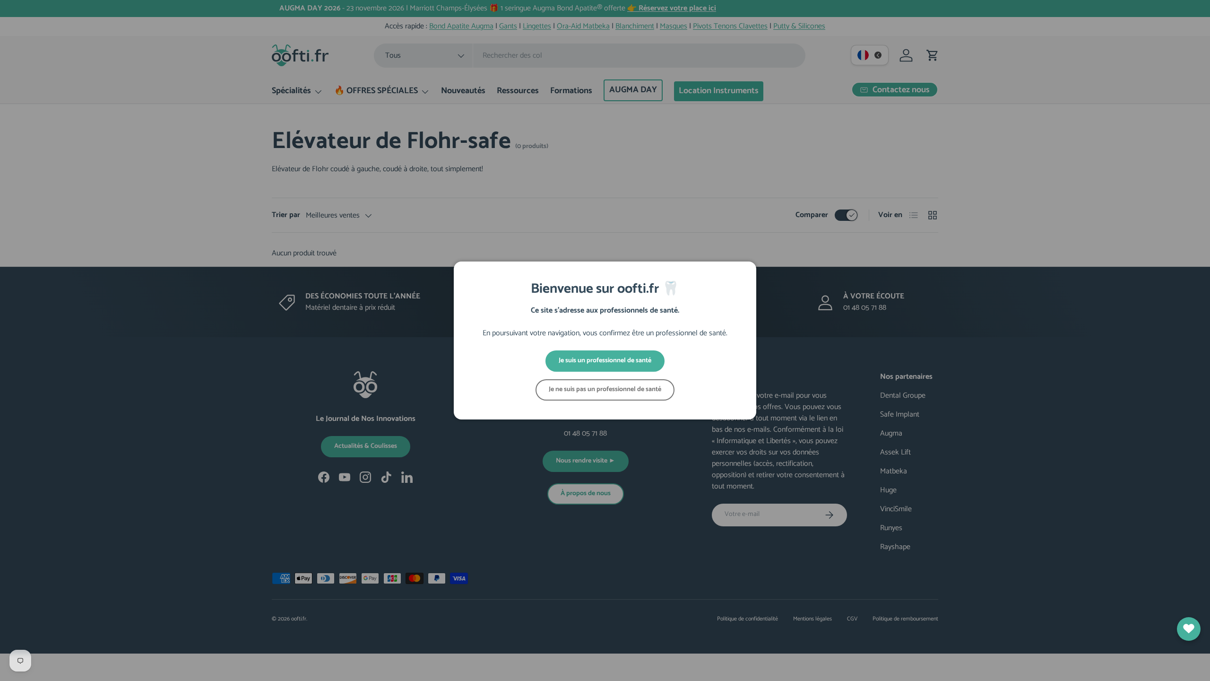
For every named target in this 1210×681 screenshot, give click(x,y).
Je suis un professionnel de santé (605, 360)
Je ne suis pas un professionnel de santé (605, 389)
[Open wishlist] (1189, 629)
